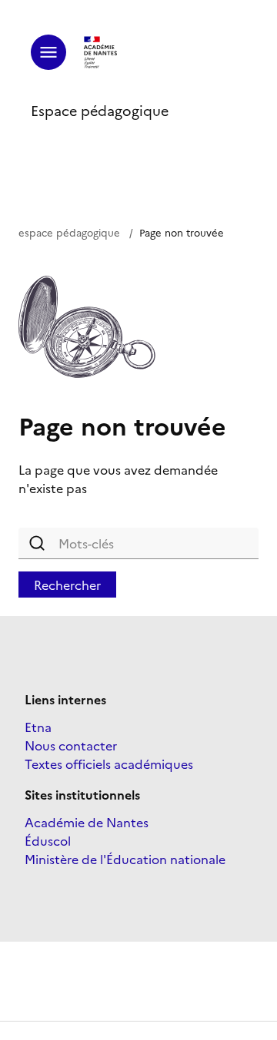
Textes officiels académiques (109, 763)
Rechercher (67, 584)
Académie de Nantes (87, 821)
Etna (38, 726)
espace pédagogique (69, 232)
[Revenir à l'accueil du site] (101, 52)
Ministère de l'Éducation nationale (125, 858)
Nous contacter (71, 745)
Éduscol (48, 840)
